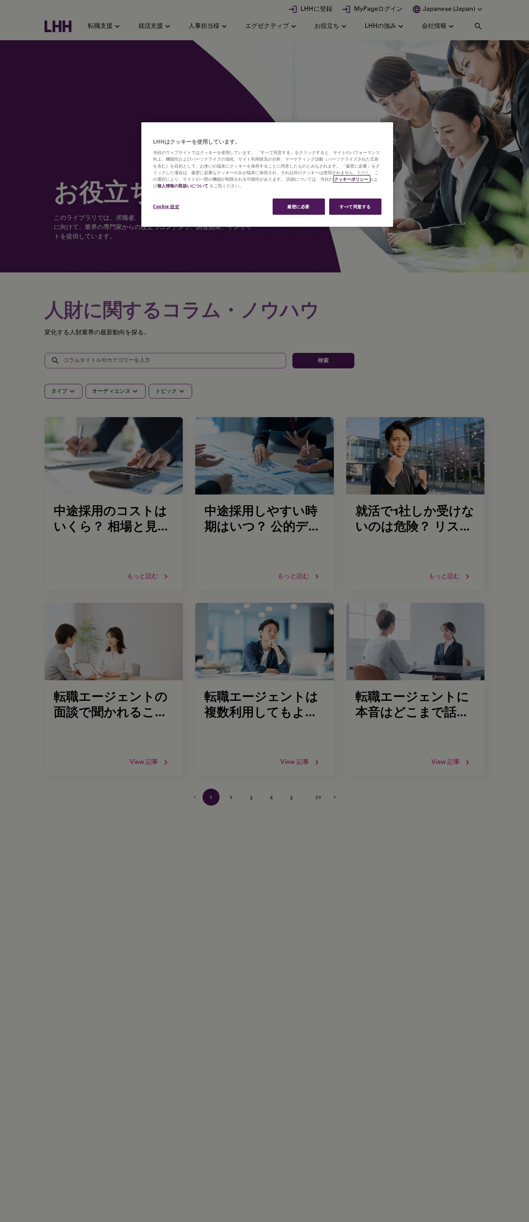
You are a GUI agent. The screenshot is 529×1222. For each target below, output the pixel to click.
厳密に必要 (298, 206)
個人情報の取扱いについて (182, 185)
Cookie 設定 (166, 206)
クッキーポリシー (351, 179)
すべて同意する (355, 206)
